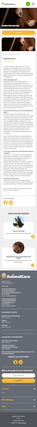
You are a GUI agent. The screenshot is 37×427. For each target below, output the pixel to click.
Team (3, 392)
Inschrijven (18, 380)
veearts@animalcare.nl (8, 302)
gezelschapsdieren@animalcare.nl (11, 292)
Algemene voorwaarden (18, 416)
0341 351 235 (5, 286)
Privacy (18, 418)
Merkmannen (22, 423)
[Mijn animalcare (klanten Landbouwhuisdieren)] (28, 4)
